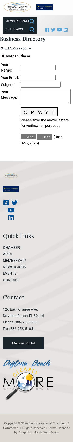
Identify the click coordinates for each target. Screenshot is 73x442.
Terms (52, 428)
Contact (11, 280)
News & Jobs (14, 267)
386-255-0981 (26, 322)
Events (10, 273)
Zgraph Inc (25, 432)
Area (7, 254)
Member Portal (23, 343)
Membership (14, 260)
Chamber (11, 247)
